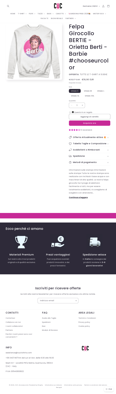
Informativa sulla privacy (73, 385)
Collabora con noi (13, 322)
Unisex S (74, 91)
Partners (9, 330)
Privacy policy (84, 322)
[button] (8, 6)
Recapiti (59, 387)
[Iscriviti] (75, 300)
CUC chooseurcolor (22, 385)
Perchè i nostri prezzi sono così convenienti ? (19, 335)
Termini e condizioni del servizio (95, 385)
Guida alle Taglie (49, 318)
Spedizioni (46, 322)
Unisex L (100, 91)
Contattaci (10, 318)
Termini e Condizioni (87, 318)
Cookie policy (84, 326)
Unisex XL (75, 96)
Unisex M (88, 91)
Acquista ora (89, 123)
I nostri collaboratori (14, 326)
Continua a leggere (78, 197)
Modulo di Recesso (50, 330)
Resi (43, 326)
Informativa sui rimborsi (53, 385)
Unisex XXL (89, 96)
